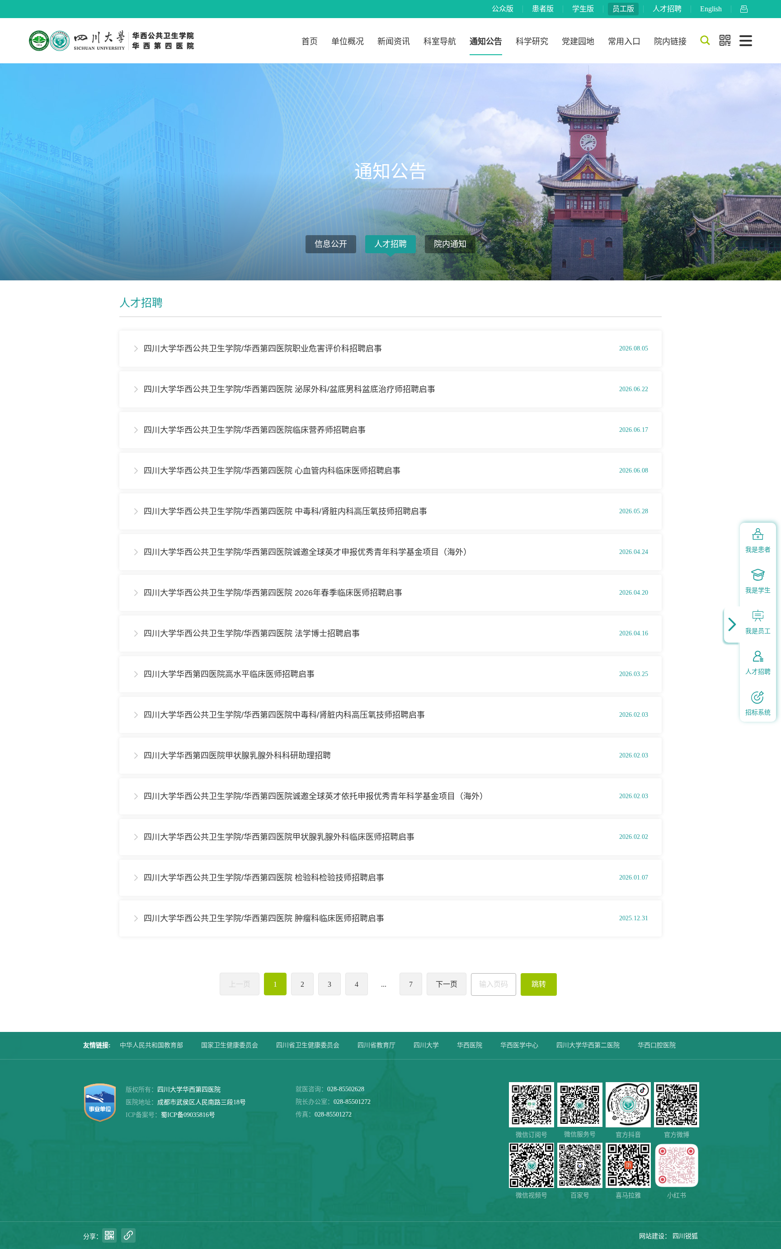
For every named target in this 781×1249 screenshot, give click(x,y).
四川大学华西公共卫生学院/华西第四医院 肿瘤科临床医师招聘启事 (264, 918)
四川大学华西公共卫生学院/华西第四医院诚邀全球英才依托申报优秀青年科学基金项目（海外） (316, 796)
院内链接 (670, 41)
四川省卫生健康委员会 (307, 1045)
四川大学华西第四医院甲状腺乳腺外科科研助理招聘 (237, 756)
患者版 (543, 9)
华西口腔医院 (657, 1045)
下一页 (446, 984)
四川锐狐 (685, 1236)
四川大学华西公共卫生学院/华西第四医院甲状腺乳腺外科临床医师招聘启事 (279, 837)
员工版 (623, 9)
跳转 (539, 984)
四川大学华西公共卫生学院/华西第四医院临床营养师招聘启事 (255, 430)
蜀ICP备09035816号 (188, 1115)
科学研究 (532, 41)
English (711, 9)
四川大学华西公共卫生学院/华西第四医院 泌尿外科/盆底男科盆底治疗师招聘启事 (289, 389)
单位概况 (347, 41)
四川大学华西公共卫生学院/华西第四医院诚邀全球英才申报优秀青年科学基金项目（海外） (307, 552)
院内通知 (450, 244)
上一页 (239, 984)
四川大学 (426, 1045)
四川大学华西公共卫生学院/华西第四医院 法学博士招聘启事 (252, 633)
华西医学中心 (519, 1045)
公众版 (502, 9)
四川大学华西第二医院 (588, 1045)
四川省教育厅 (376, 1045)
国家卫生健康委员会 (229, 1045)
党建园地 (578, 41)
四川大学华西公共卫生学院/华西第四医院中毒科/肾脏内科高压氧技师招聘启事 (284, 715)
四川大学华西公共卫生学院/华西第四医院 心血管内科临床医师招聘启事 (272, 471)
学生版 (583, 9)
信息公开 (331, 244)
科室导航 (439, 41)
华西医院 (469, 1045)
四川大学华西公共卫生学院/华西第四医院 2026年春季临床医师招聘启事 (273, 593)
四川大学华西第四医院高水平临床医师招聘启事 (229, 674)
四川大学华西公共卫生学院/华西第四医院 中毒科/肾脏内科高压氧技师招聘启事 (285, 511)
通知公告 (486, 41)
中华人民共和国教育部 (151, 1045)
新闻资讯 (393, 41)
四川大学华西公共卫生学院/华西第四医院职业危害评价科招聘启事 (263, 349)
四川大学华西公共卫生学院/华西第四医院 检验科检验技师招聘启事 (264, 878)
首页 (309, 41)
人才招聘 (667, 9)
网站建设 (651, 1236)
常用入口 (624, 41)
